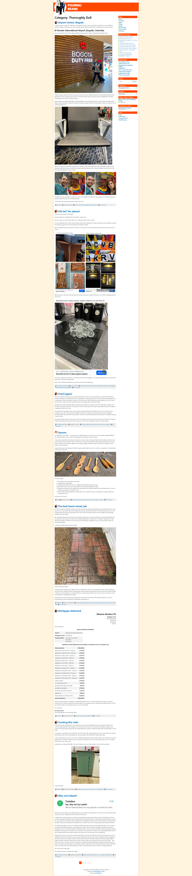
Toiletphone (128, 53)
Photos (121, 26)
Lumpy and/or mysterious (89, 789)
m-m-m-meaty (100, 855)
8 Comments (77, 387)
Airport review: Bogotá (71, 22)
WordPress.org (123, 120)
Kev (82, 500)
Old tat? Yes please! (69, 211)
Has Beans (121, 31)
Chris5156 (59, 205)
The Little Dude (98, 424)
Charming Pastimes (76, 500)
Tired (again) (65, 393)
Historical (94, 855)
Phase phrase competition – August (125, 55)
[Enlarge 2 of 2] (114, 174)
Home (120, 19)
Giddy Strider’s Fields (130, 46)
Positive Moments (59, 387)
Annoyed (89, 855)
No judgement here (124, 62)
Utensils (101, 500)
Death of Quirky (129, 37)
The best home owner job (72, 506)
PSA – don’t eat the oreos (127, 50)
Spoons (62, 432)
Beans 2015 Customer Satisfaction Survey (127, 100)
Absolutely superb (84, 386)
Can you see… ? (130, 38)
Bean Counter (122, 27)
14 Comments (109, 789)
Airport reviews (78, 205)
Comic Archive (122, 29)
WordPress (99, 873)
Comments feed (123, 118)
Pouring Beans (75, 7)
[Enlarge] (110, 37)
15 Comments (109, 500)
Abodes (77, 602)
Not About (121, 21)
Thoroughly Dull (86, 205)
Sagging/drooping (90, 424)
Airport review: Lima (124, 63)
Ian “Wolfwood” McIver (62, 386)
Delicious (95, 386)
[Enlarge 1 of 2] (83, 174)
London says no (129, 43)
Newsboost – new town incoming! (128, 40)
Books (120, 22)
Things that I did (87, 500)
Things (120, 24)
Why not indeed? (67, 795)
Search (134, 81)
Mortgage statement (69, 610)
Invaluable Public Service (103, 386)
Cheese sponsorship (130, 45)
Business (91, 386)
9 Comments (62, 604)
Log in (120, 115)
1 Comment (103, 205)
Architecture (80, 789)
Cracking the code (68, 722)
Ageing (83, 424)
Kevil (58, 500)
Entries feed (122, 116)
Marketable (112, 386)
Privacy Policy (97, 871)
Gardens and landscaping (95, 602)
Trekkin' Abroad (94, 205)
